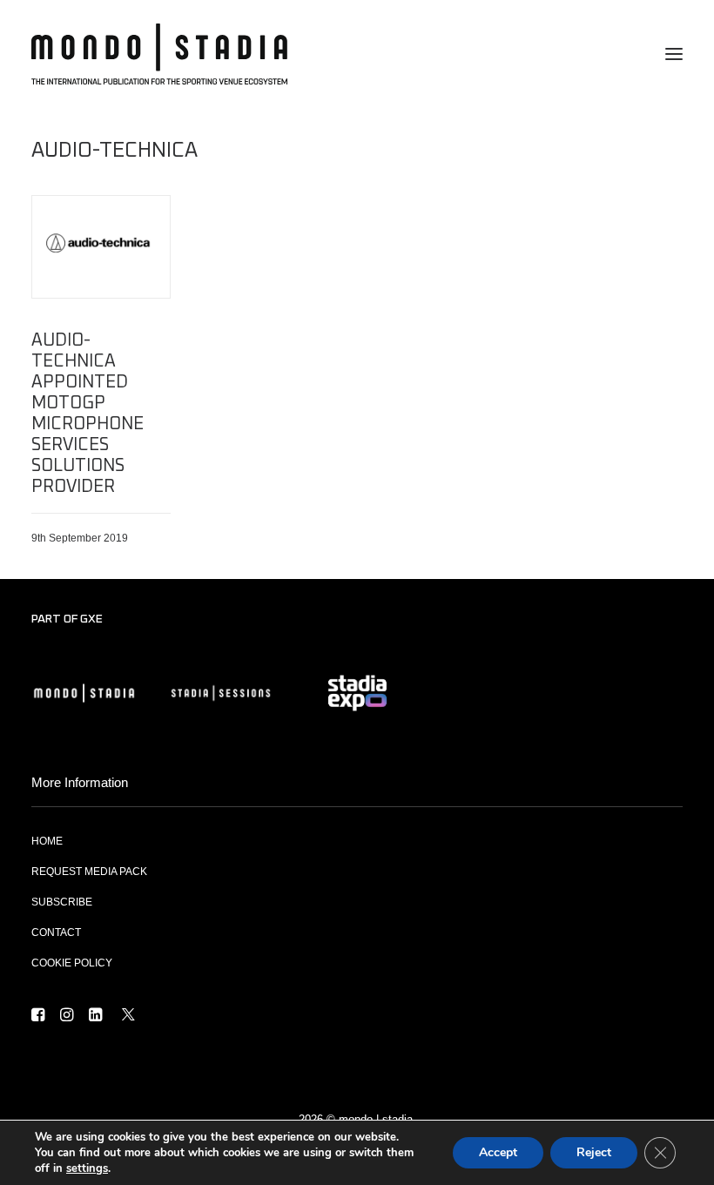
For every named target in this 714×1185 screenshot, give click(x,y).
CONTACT (56, 932)
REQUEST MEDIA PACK (89, 871)
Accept (498, 1152)
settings (87, 1168)
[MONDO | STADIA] (159, 54)
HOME (47, 841)
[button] (674, 54)
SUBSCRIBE (61, 902)
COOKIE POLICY (71, 963)
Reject (593, 1152)
